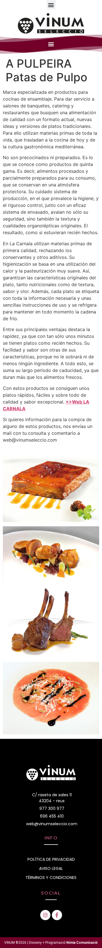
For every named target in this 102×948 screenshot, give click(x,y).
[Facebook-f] (57, 915)
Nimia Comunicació (82, 943)
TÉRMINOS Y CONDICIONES (51, 877)
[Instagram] (45, 915)
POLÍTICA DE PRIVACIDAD (51, 859)
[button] (51, 4)
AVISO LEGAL (51, 868)
